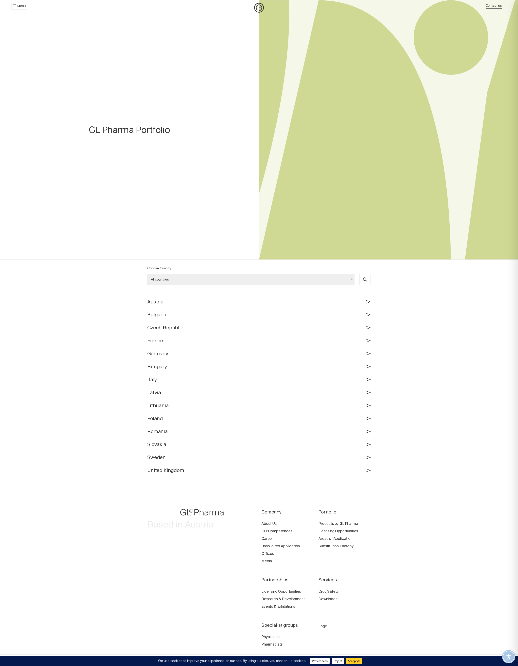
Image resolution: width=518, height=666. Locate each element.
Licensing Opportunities (338, 531)
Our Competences (276, 531)
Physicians (270, 637)
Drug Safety (328, 591)
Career (267, 538)
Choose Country (159, 268)
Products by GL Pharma (338, 523)
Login (323, 626)
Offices (267, 553)
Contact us (494, 5)
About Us (269, 523)
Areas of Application (335, 538)
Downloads (327, 599)
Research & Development (283, 599)
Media (266, 561)
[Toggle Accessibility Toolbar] (508, 656)
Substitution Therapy (336, 546)
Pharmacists (271, 644)
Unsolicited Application (280, 546)
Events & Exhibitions (278, 606)
